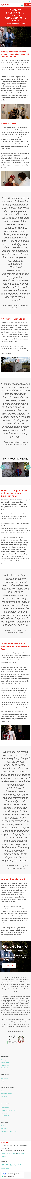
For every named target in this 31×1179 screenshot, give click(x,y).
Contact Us (4, 1126)
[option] (15, 469)
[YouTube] (29, 1)
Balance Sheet (5, 1065)
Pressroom (4, 1128)
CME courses (5, 1115)
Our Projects (4, 1078)
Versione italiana (5, 1168)
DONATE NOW (9, 965)
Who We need (5, 1107)
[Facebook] (18, 1)
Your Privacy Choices (13, 1174)
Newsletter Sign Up (6, 1093)
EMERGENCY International (8, 1131)
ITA (14, 1)
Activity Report (5, 1062)
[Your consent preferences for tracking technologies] (8, 1176)
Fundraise (4, 1096)
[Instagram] (26, 1)
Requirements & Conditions (8, 1110)
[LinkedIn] (24, 1)
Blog (2, 1081)
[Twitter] (21, 1)
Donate (3, 1091)
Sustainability (5, 1068)
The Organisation (6, 1060)
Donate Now (28, 6)
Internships (4, 1113)
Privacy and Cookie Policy (8, 1153)
